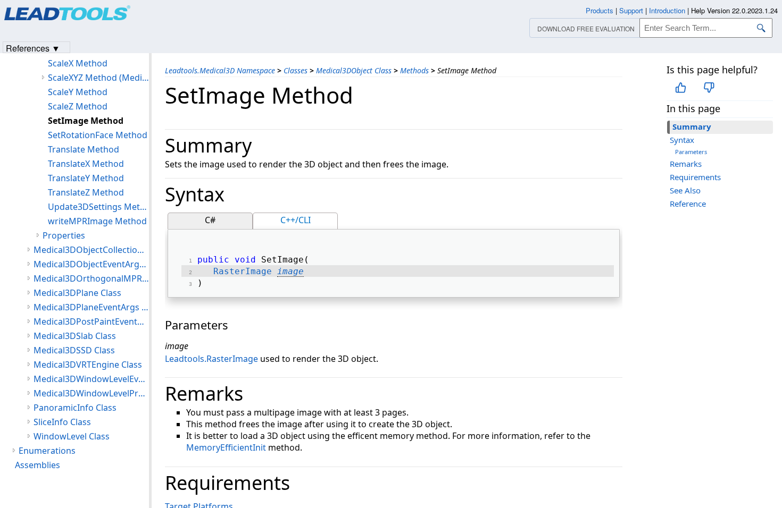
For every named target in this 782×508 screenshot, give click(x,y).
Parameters (691, 152)
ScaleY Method (77, 92)
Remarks (686, 163)
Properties (64, 235)
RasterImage (242, 271)
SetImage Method (85, 120)
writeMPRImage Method (97, 221)
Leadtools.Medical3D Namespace (220, 70)
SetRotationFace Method (97, 135)
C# (210, 220)
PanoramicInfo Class (75, 407)
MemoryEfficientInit (226, 447)
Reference (688, 203)
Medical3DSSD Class (74, 350)
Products (599, 10)
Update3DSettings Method (98, 207)
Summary (691, 126)
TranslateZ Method (86, 192)
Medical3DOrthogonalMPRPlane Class (91, 278)
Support (631, 10)
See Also (685, 190)
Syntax (682, 139)
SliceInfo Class (62, 422)
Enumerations (47, 450)
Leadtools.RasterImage (211, 359)
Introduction (667, 10)
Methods (414, 70)
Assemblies (37, 465)
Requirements (695, 177)
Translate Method (83, 149)
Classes (295, 70)
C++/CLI (295, 220)
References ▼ (33, 47)
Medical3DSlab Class (75, 336)
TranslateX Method (86, 164)
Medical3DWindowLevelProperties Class (91, 393)
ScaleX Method (77, 63)
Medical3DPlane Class (77, 293)
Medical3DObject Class (354, 70)
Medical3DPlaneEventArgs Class (91, 307)
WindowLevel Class (72, 436)
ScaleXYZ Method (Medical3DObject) (98, 77)
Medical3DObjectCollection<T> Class (91, 250)
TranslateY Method (86, 178)
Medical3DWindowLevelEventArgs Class (91, 379)
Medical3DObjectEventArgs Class (91, 264)
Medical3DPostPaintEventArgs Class (91, 321)
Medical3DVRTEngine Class (88, 364)
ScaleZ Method (77, 106)
